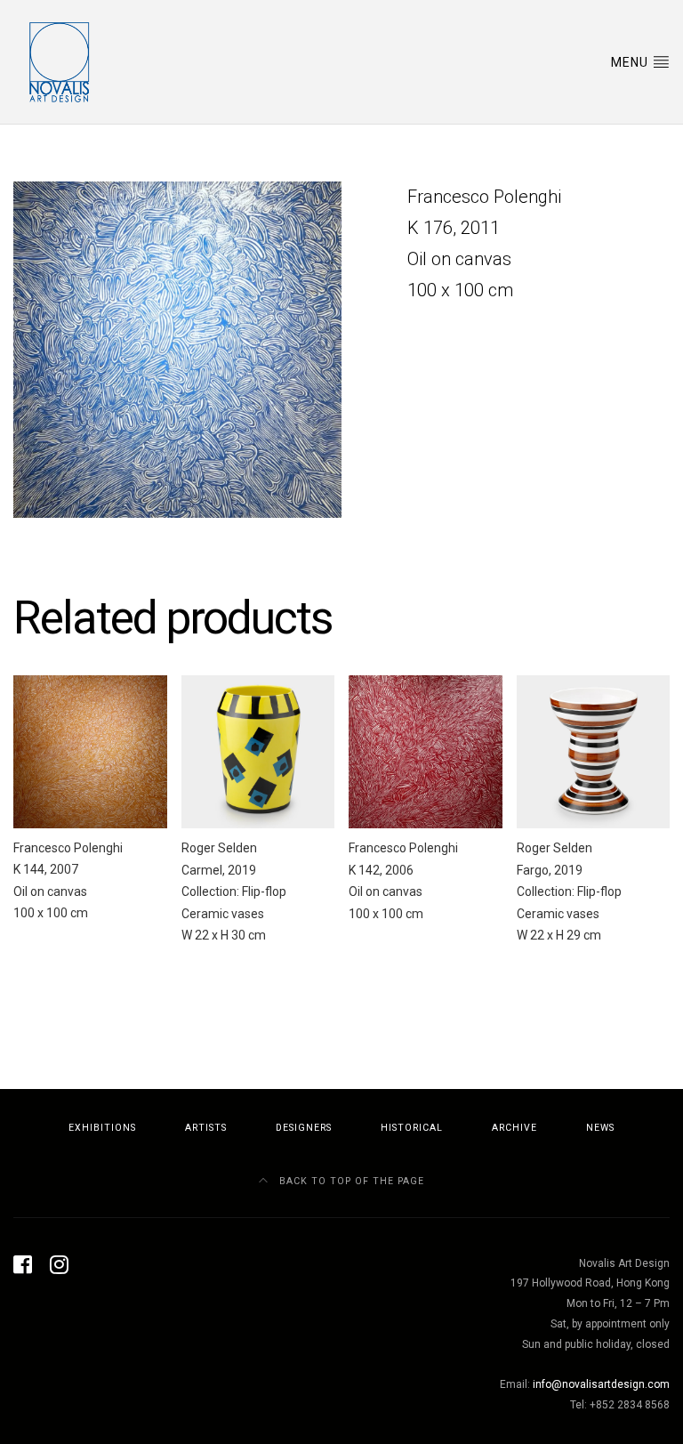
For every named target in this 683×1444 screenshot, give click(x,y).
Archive (514, 1127)
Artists (206, 1127)
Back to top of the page (350, 1181)
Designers (304, 1127)
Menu (631, 62)
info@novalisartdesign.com (601, 1384)
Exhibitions (102, 1127)
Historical (412, 1127)
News (600, 1127)
